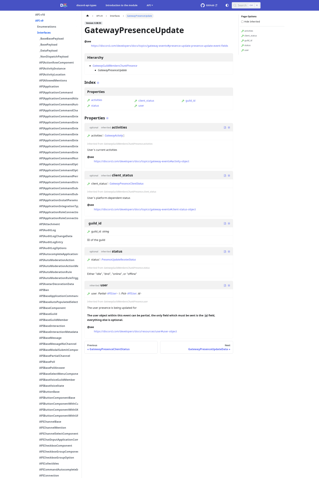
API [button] (149, 5)
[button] (56, 14)
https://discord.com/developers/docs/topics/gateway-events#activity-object (141, 161)
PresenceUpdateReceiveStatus (119, 259)
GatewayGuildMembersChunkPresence (115, 66)
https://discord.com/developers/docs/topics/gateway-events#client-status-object (145, 209)
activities (96, 100)
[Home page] (87, 15)
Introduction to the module (121, 5)
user (141, 105)
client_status (146, 100)
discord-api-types (86, 5)
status (95, 105)
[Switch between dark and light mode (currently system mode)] (227, 5)
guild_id (190, 100)
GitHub (210, 5)
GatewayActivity (114, 135)
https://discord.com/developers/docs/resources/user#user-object (135, 331)
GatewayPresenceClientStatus (126, 183)
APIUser (111, 293)
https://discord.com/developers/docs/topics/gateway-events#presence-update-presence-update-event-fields (159, 46)
